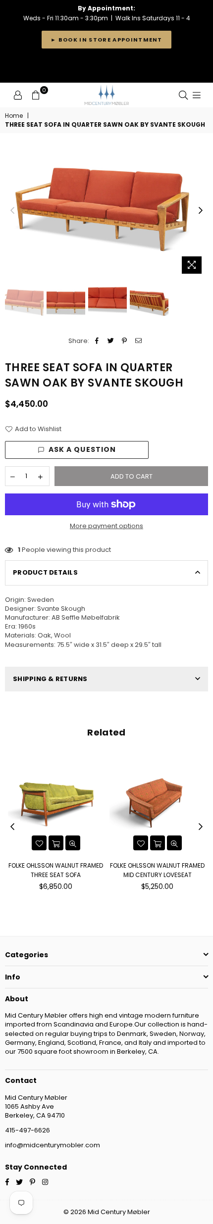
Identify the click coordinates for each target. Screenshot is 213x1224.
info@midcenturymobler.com (52, 1145)
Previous (12, 210)
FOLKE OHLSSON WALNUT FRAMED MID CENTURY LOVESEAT (157, 870)
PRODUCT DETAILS (45, 572)
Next (200, 210)
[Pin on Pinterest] (124, 341)
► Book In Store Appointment (106, 40)
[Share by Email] (138, 341)
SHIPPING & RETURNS (50, 679)
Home (14, 116)
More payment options (106, 526)
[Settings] (18, 95)
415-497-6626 (27, 1130)
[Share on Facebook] (97, 341)
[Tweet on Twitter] (110, 341)
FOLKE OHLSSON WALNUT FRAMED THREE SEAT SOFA (55, 870)
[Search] (183, 95)
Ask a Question (82, 449)
